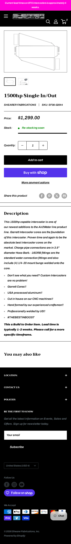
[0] (63, 21)
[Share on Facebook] (42, 196)
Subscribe (17, 447)
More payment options (35, 182)
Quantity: (10, 145)
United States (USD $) (18, 465)
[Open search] (48, 21)
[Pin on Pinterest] (49, 196)
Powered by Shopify (14, 535)
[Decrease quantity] (22, 145)
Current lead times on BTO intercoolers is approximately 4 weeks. (35, 5)
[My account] (56, 21)
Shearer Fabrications (20, 105)
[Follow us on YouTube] (21, 484)
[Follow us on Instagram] (14, 484)
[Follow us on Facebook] (6, 484)
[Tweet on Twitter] (57, 196)
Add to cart (35, 160)
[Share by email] (64, 196)
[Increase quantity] (43, 145)
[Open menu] (6, 16)
